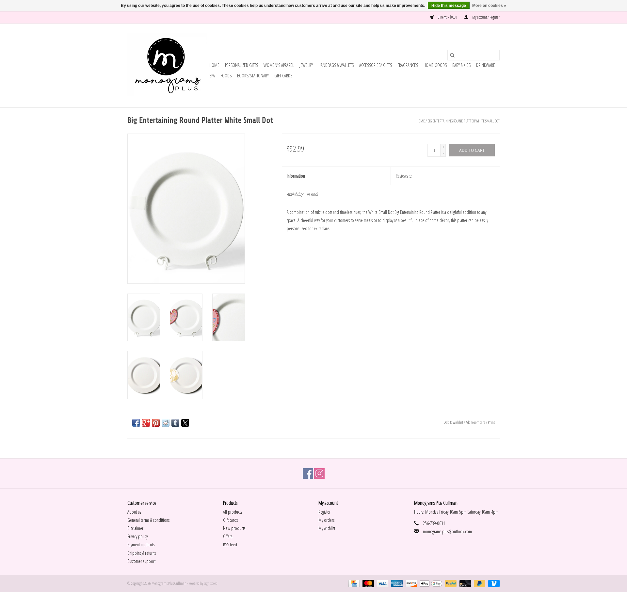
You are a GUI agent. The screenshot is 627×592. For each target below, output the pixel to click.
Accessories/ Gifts (375, 65)
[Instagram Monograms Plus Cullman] (319, 473)
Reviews (404, 176)
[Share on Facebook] (136, 423)
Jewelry (306, 65)
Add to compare (476, 422)
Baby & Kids (461, 65)
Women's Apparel (279, 65)
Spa (212, 75)
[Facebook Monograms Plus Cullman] (308, 473)
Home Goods (435, 65)
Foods (226, 75)
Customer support (141, 561)
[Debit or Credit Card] (464, 583)
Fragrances (407, 65)
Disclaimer (135, 528)
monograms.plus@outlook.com (447, 531)
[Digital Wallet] (430, 583)
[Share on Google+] (146, 423)
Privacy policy (137, 536)
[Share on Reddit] (165, 423)
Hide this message (448, 5)
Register (324, 512)
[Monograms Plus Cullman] (167, 65)
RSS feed (230, 544)
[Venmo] (493, 583)
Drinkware (485, 65)
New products (234, 528)
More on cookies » (489, 5)
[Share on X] (185, 423)
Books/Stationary (253, 75)
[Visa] (382, 583)
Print (491, 422)
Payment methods (140, 544)
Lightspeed (210, 583)
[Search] (452, 55)
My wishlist (326, 528)
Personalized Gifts (241, 65)
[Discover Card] (410, 583)
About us (134, 512)
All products (232, 512)
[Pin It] (156, 423)
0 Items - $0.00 (447, 17)
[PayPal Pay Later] (479, 583)
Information (296, 176)
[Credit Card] (353, 583)
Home (214, 65)
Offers (227, 536)
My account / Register (486, 17)
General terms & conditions (148, 520)
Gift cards (283, 75)
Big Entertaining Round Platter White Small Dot (463, 121)
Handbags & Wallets (336, 65)
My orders (326, 520)
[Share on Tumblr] (175, 423)
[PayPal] (450, 583)
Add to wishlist (454, 422)
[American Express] (396, 583)
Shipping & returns (141, 553)
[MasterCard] (367, 583)
